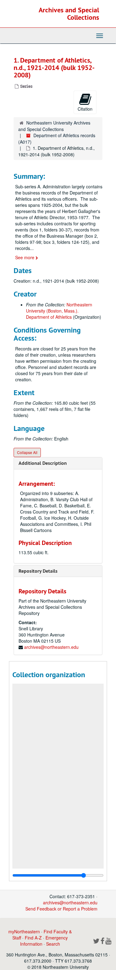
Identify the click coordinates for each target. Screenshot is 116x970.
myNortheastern (24, 931)
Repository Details (38, 571)
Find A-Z (33, 938)
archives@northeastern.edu (51, 647)
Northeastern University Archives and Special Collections (54, 126)
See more (25, 257)
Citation (85, 109)
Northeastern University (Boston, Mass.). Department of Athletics (59, 310)
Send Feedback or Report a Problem (61, 909)
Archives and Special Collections (69, 14)
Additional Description (43, 463)
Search (53, 944)
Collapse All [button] (27, 452)
